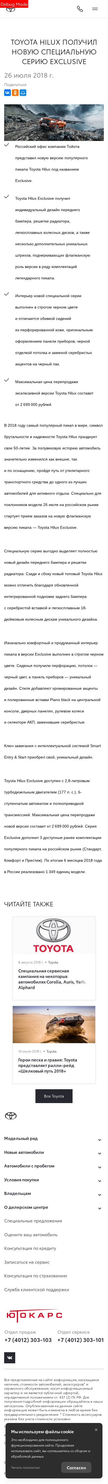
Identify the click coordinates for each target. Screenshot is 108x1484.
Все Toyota (54, 1096)
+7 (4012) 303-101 (80, 1339)
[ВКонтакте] (7, 92)
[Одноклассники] (15, 92)
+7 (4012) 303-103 (28, 1339)
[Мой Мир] (23, 92)
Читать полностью (25, 1467)
